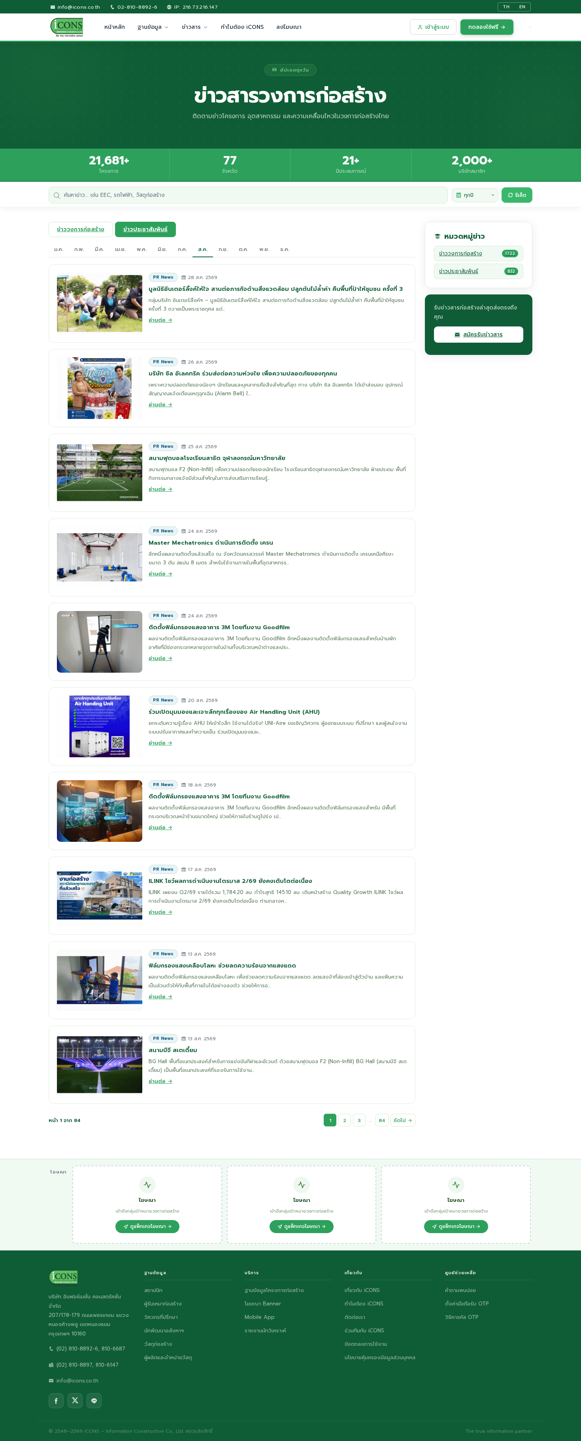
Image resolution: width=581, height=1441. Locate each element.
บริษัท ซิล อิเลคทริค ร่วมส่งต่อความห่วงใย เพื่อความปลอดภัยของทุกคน (243, 373)
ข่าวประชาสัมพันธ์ (145, 229)
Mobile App (260, 1317)
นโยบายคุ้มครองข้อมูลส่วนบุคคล (380, 1357)
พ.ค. (142, 249)
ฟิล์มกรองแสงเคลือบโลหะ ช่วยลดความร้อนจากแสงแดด (222, 965)
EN (522, 7)
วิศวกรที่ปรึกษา (161, 1317)
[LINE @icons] (94, 1400)
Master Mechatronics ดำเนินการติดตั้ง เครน (211, 542)
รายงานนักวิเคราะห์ (265, 1330)
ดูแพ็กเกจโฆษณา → (151, 1226)
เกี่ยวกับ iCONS (362, 1290)
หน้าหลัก (114, 27)
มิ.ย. (162, 249)
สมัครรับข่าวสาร (483, 334)
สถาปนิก (153, 1290)
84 (382, 1120)
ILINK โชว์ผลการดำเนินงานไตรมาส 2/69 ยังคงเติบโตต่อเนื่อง (230, 881)
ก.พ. (79, 249)
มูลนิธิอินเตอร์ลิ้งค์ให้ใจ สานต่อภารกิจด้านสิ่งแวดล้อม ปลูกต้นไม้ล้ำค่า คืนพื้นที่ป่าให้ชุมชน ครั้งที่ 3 (276, 289)
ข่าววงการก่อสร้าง (80, 229)
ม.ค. (58, 249)
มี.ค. (99, 249)
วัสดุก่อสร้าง (158, 1344)
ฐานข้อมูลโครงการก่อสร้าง (274, 1290)
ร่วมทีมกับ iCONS (364, 1330)
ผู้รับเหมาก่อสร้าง (163, 1303)
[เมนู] (530, 27)
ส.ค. (203, 249)
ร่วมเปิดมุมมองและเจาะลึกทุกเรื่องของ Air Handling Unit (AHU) (234, 711)
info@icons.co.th (77, 7)
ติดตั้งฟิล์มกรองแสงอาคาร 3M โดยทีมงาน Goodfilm (219, 627)
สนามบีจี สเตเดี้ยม (173, 1050)
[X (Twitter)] (75, 1400)
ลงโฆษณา (289, 27)
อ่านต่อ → (160, 320)
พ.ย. (264, 249)
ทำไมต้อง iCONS (242, 27)
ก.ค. (182, 249)
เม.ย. (120, 249)
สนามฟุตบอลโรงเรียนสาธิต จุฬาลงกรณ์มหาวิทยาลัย (217, 458)
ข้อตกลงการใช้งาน (366, 1344)
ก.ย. (223, 249)
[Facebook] (56, 1400)
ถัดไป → (403, 1120)
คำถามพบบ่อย (460, 1290)
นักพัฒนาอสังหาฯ (164, 1330)
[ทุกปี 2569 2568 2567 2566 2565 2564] (475, 195)
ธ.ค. (284, 249)
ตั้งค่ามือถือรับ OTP (467, 1303)
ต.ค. (243, 249)
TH (506, 7)
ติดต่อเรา (355, 1317)
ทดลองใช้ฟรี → (487, 27)
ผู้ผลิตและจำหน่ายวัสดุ (168, 1357)
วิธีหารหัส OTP (462, 1317)
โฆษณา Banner (263, 1303)
